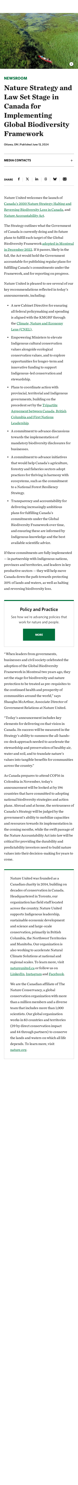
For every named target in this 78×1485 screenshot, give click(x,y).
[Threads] (45, 179)
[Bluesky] (55, 179)
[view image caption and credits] (71, 62)
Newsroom (15, 78)
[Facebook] (19, 179)
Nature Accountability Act (24, 215)
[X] (27, 179)
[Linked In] (36, 179)
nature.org (18, 1050)
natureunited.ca (22, 968)
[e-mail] (65, 179)
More (39, 634)
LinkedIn (17, 974)
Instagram (34, 974)
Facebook (56, 974)
